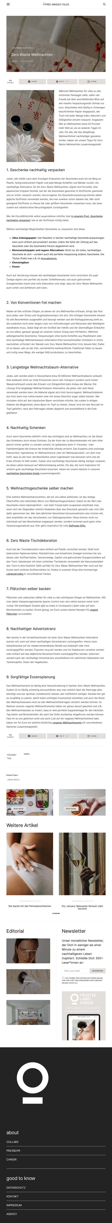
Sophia (14, 61)
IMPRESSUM (14, 1205)
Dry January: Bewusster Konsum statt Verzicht (82, 907)
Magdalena (69, 802)
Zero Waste (14, 780)
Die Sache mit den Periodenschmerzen (29, 906)
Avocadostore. (49, 258)
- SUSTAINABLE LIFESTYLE (22, 48)
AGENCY (11, 1214)
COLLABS (12, 1141)
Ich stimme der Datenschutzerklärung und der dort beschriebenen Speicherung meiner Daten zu (82, 980)
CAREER (11, 1159)
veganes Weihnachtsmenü (67, 722)
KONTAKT (12, 1196)
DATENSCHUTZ (16, 1187)
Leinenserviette (15, 573)
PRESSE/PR (13, 1150)
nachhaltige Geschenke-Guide (23, 473)
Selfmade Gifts (77, 525)
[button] (53, 913)
